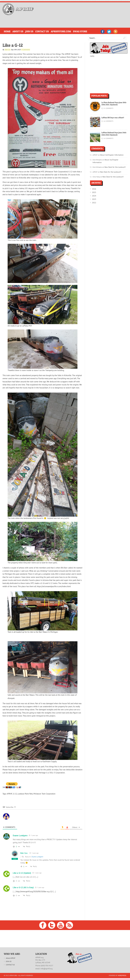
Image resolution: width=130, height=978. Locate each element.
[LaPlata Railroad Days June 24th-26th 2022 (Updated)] (95, 141)
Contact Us (35, 31)
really (92, 56)
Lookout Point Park (25, 793)
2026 (94, 185)
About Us (15, 31)
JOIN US (8, 961)
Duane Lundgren (37, 856)
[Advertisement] (47, 20)
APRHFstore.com (51, 31)
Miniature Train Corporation (44, 793)
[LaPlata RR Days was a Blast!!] (95, 126)
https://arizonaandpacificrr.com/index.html (54, 586)
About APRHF (10, 958)
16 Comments (108, 121)
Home (6, 31)
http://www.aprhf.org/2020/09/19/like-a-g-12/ (34, 891)
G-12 (15, 793)
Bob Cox (7, 49)
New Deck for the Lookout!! (114, 164)
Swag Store (67, 31)
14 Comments (108, 138)
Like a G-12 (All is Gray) (23, 887)
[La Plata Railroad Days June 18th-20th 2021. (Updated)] (95, 111)
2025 (94, 189)
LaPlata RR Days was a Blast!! (112, 117)
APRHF (9, 793)
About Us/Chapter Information (110, 155)
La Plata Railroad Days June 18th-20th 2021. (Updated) (114, 103)
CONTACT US (10, 965)
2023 (94, 195)
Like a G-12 (13, 45)
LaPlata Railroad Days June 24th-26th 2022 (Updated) (114, 133)
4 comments (25, 49)
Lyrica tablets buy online (12, 54)
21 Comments (108, 108)
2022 (94, 199)
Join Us (25, 31)
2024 (94, 192)
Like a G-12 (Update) (22, 873)
